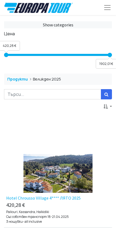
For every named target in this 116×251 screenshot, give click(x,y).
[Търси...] (106, 94)
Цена (9, 34)
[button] (108, 106)
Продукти (17, 79)
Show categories (58, 24)
